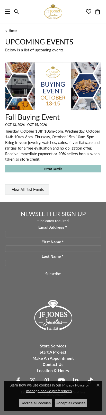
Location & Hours (53, 370)
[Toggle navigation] (6, 11)
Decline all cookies (36, 403)
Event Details (53, 169)
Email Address (52, 227)
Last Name (52, 256)
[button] (16, 11)
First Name (52, 242)
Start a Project (53, 352)
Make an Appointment (53, 358)
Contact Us (53, 364)
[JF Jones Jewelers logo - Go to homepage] (53, 11)
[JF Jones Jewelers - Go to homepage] (53, 314)
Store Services (53, 346)
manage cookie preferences (49, 391)
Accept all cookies (70, 403)
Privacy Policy (73, 385)
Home (13, 31)
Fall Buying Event (32, 117)
